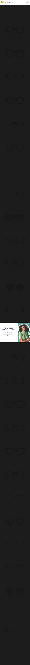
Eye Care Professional (8, 332)
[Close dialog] (29, 324)
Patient (8, 335)
